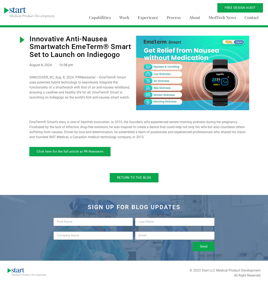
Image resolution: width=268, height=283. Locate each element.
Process (174, 17)
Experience (148, 17)
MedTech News (222, 17)
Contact (252, 17)
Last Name (143, 216)
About (194, 17)
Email (139, 229)
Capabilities (100, 17)
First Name (61, 216)
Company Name (65, 229)
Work (124, 17)
